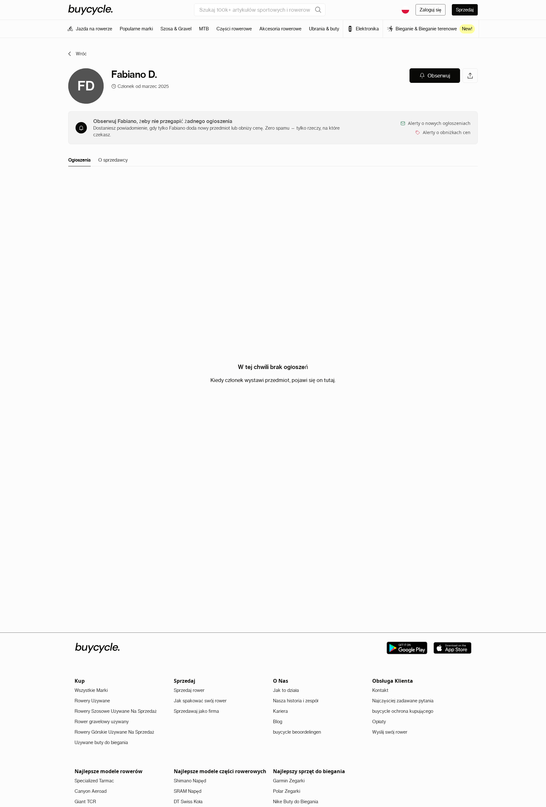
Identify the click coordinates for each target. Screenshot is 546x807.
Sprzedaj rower (189, 690)
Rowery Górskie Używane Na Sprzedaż (114, 732)
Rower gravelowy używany (102, 721)
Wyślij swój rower (389, 732)
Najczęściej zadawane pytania (403, 701)
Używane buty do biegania (101, 742)
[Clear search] (318, 10)
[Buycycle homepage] (90, 9)
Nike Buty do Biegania (295, 801)
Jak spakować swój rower (200, 701)
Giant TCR (85, 801)
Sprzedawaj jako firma (196, 711)
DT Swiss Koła (188, 801)
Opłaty (379, 721)
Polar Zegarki (286, 791)
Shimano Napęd (190, 781)
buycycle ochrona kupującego (402, 711)
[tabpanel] (273, 373)
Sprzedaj (465, 10)
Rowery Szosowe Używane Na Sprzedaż (116, 711)
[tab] (79, 160)
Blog (277, 721)
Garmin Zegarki (289, 781)
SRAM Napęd (187, 791)
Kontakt (380, 690)
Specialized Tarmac (94, 781)
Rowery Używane (92, 701)
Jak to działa (286, 690)
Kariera (280, 711)
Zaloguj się (430, 10)
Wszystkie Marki (91, 690)
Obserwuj (439, 75)
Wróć (81, 54)
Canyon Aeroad (90, 791)
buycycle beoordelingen (297, 732)
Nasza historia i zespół (295, 701)
